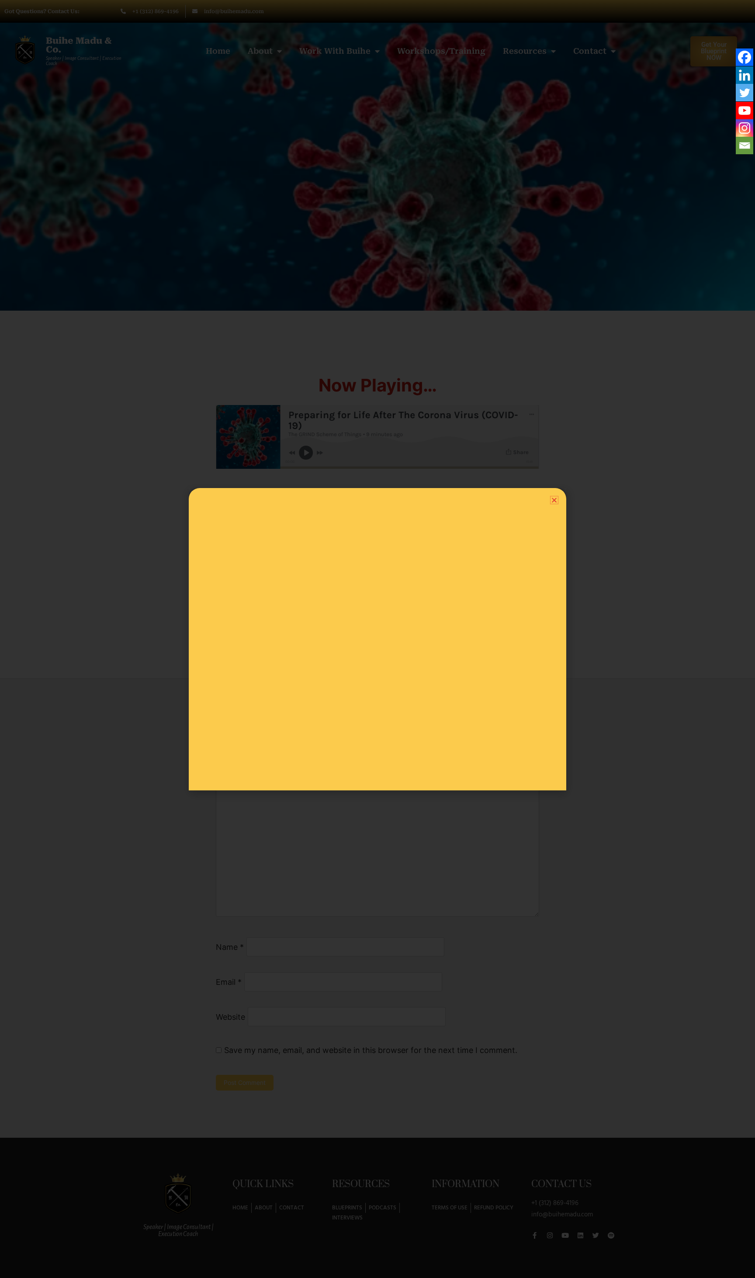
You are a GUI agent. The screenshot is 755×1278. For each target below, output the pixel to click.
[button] (554, 500)
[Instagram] (744, 128)
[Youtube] (744, 110)
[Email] (744, 145)
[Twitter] (744, 92)
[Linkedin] (744, 75)
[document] (377, 639)
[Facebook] (744, 57)
